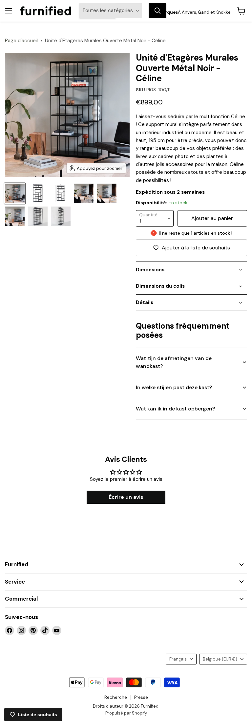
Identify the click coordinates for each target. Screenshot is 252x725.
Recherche (115, 697)
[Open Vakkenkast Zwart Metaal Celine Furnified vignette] (14, 193)
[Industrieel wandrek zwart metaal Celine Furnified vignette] (83, 193)
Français (178, 659)
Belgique (220, 659)
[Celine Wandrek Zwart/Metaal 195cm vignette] (60, 216)
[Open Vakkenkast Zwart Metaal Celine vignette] (37, 193)
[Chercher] (157, 10)
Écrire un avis (126, 497)
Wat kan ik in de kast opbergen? (175, 408)
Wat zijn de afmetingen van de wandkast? (174, 362)
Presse (141, 697)
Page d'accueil (21, 41)
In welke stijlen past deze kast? (174, 387)
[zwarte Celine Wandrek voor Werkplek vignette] (37, 216)
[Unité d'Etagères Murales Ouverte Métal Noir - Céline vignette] (60, 193)
